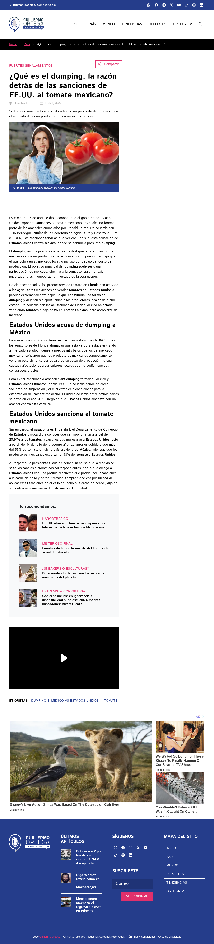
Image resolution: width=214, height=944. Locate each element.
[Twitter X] (171, 5)
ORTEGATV (175, 891)
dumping (38, 700)
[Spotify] (194, 5)
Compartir (111, 64)
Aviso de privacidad (169, 937)
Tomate (110, 700)
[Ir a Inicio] (26, 24)
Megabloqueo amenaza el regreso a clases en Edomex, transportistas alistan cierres (88, 905)
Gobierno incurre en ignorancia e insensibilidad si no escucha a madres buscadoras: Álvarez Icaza (71, 600)
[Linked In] (201, 5)
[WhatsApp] (148, 5)
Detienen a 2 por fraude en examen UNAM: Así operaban (89, 857)
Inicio (13, 44)
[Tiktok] (186, 5)
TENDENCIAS (131, 24)
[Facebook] (156, 5)
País (27, 44)
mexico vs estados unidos (75, 700)
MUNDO (109, 24)
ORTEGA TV (182, 24)
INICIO (77, 24)
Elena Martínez (23, 103)
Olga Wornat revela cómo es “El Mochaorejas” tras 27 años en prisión (88, 881)
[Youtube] (179, 5)
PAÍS (92, 24)
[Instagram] (163, 5)
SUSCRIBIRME (137, 896)
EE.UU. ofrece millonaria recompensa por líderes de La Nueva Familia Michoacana (74, 525)
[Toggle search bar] (200, 24)
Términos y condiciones (141, 937)
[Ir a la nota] (28, 523)
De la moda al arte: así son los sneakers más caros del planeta (73, 575)
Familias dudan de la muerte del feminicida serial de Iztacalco (75, 550)
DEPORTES (157, 24)
